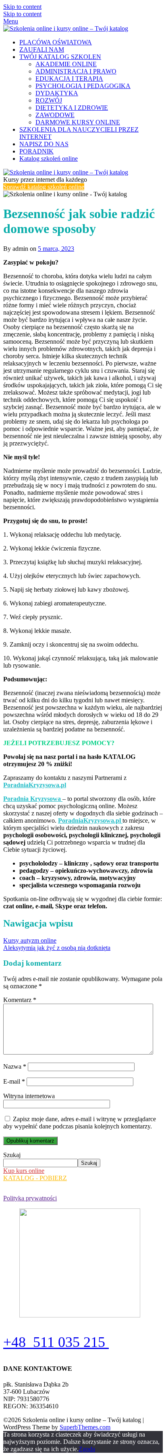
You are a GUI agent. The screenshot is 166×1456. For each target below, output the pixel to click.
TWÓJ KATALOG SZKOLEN (60, 56)
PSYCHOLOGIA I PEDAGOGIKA (83, 85)
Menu (10, 21)
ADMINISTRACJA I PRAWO (75, 71)
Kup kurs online (23, 1170)
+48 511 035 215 (56, 1342)
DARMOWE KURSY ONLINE (77, 122)
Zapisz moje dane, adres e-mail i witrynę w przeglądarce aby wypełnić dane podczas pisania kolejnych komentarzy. (79, 1123)
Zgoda (87, 1448)
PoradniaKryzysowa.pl (34, 785)
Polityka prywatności (30, 1198)
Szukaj (12, 1154)
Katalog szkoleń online (48, 158)
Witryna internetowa (29, 1096)
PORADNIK (36, 151)
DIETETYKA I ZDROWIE (71, 107)
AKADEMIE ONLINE (66, 64)
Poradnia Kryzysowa (32, 798)
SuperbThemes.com (85, 1427)
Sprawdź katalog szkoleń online (43, 186)
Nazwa (14, 1066)
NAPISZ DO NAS (43, 144)
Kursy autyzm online (29, 940)
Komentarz (19, 999)
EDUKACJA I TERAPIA (69, 78)
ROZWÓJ (48, 100)
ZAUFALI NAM (41, 49)
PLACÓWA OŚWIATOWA (55, 42)
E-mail (14, 1081)
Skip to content (22, 6)
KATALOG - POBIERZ (35, 1177)
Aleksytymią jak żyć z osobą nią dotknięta (56, 947)
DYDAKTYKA (56, 93)
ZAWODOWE (55, 114)
